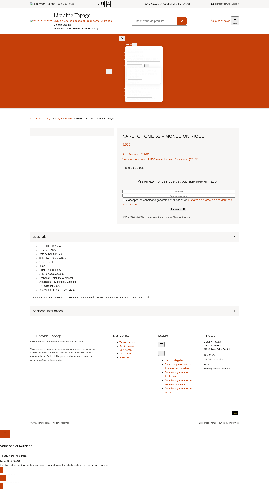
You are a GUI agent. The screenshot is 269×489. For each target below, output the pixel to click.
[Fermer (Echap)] (265, 3)
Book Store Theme (207, 423)
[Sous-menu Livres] (134, 44)
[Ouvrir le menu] (109, 71)
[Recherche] (182, 21)
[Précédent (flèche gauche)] (5, 244)
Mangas (58, 118)
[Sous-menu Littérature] (146, 65)
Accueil (33, 118)
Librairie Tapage (72, 15)
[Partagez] (258, 3)
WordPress (234, 423)
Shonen (68, 118)
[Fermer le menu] (122, 38)
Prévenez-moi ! (178, 209)
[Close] (5, 434)
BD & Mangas (46, 118)
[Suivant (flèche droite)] (263, 244)
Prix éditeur (130, 154)
